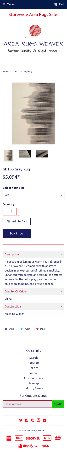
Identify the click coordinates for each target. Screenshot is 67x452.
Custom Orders (33, 378)
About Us (33, 362)
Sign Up (58, 404)
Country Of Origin (16, 291)
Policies (33, 367)
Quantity (8, 204)
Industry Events (33, 388)
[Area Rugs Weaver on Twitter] (21, 420)
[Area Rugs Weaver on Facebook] (27, 420)
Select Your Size (14, 187)
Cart (61, 4)
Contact (33, 373)
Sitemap (34, 383)
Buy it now (16, 233)
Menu (10, 4)
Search (33, 357)
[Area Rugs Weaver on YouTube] (44, 420)
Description (12, 254)
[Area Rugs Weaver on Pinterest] (33, 420)
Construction (13, 306)
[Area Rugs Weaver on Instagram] (38, 420)
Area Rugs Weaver (36, 430)
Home (6, 71)
